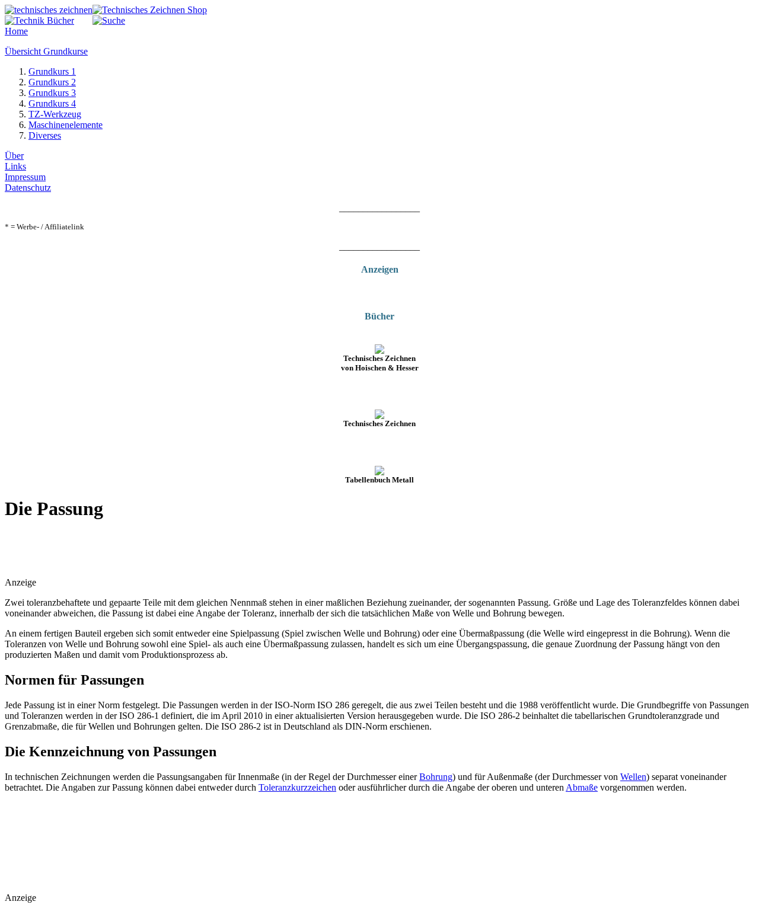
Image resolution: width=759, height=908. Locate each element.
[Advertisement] (143, 550)
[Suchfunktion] (109, 20)
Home (16, 31)
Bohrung (435, 777)
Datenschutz (28, 188)
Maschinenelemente (65, 125)
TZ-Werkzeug (54, 114)
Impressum (25, 177)
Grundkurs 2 (52, 82)
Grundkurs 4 (52, 103)
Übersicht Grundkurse (46, 51)
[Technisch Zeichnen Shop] (150, 10)
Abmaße (582, 787)
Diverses (44, 135)
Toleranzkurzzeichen (297, 787)
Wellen (633, 777)
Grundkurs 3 (52, 93)
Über (14, 156)
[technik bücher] (39, 20)
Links (15, 166)
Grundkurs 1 (52, 71)
